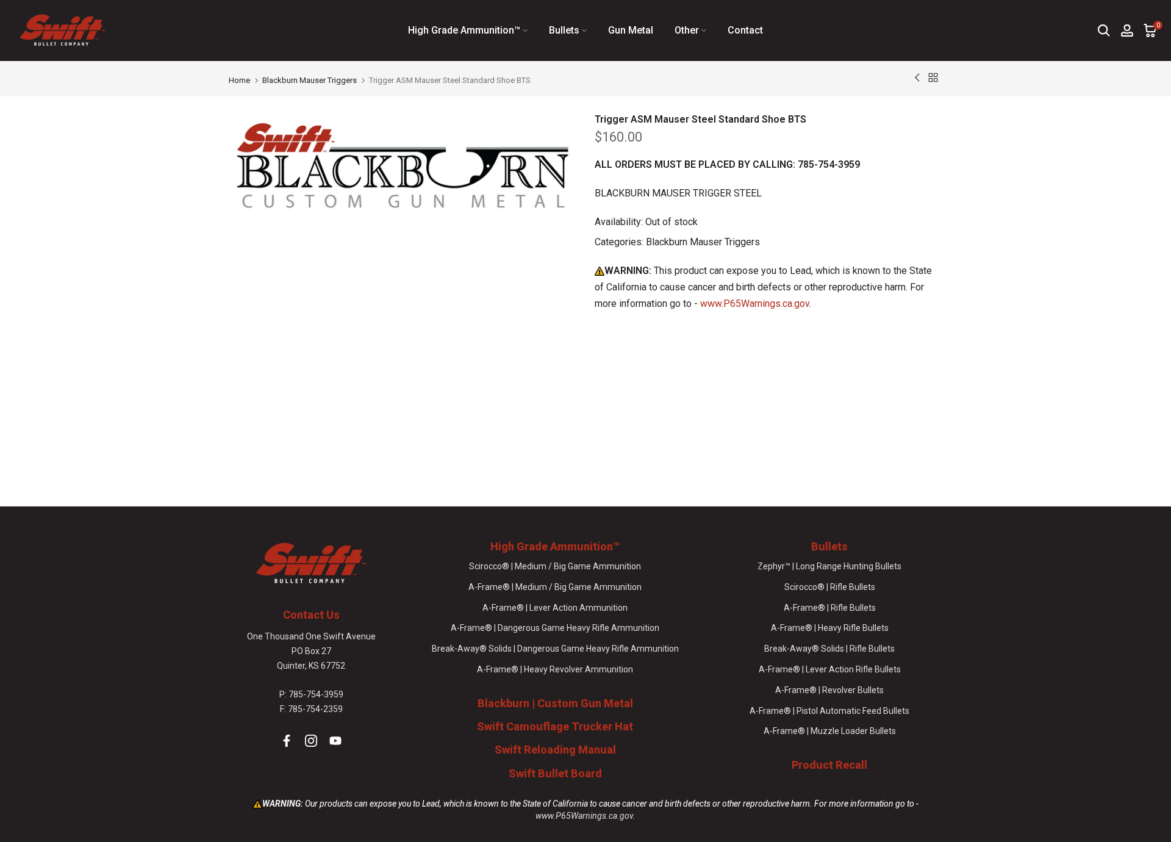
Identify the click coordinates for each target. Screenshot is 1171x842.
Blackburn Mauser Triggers (309, 80)
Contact (745, 30)
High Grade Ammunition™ (464, 30)
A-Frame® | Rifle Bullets (830, 608)
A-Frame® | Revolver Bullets (829, 690)
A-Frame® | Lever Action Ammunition (555, 608)
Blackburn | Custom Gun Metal (555, 703)
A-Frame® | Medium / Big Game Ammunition (555, 587)
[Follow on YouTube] (335, 741)
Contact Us (311, 614)
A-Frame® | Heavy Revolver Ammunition (555, 669)
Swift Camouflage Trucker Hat (555, 726)
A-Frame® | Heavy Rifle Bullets (830, 628)
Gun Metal (630, 30)
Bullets (564, 30)
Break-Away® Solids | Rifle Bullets (829, 648)
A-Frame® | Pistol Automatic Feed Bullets (829, 711)
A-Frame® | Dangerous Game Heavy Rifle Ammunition (555, 628)
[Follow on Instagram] (311, 741)
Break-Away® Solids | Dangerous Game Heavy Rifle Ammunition (555, 648)
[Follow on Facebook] (287, 741)
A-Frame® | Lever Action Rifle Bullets (830, 669)
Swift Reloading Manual (555, 749)
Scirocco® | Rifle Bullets (829, 587)
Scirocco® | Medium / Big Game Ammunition (555, 566)
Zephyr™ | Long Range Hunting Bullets (829, 566)
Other (687, 30)
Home (239, 80)
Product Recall (829, 764)
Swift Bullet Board (555, 773)
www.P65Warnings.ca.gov (754, 303)
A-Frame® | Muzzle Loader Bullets (830, 731)
